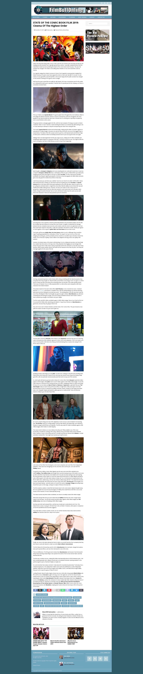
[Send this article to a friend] (53, 590)
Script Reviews (82, 17)
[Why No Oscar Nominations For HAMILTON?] (76, 633)
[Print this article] (58, 590)
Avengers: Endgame (42, 594)
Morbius (64, 603)
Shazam (36, 606)
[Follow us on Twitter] (104, 3)
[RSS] (110, 3)
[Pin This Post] (49, 590)
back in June (40, 290)
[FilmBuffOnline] (71, 15)
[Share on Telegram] (72, 590)
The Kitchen (66, 606)
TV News (45, 17)
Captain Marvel (47, 600)
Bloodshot (37, 600)
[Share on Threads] (81, 590)
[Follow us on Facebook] (101, 3)
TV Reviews (72, 17)
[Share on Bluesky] (76, 590)
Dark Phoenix (56, 600)
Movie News (36, 17)
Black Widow (77, 597)
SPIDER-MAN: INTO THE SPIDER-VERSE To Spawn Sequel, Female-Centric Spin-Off (40, 643)
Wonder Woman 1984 (76, 606)
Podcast (92, 17)
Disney (64, 600)
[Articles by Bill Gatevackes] (61, 664)
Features (53, 17)
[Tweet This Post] (40, 590)
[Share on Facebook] (35, 590)
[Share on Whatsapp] (63, 590)
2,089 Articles (60, 612)
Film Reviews (62, 17)
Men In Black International (52, 603)
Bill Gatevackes (49, 30)
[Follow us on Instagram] (107, 3)
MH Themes (59, 670)
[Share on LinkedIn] (44, 590)
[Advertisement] (98, 64)
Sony (42, 606)
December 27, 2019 (39, 30)
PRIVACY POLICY (36, 665)
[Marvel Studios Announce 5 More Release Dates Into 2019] (58, 633)
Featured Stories (59, 30)
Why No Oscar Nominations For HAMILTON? (73, 642)
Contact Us (101, 17)
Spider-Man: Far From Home (53, 606)
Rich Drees (67, 656)
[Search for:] (98, 23)
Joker (77, 600)
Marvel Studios (38, 603)
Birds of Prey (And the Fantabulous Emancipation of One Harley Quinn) (52, 597)
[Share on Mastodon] (67, 590)
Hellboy (71, 600)
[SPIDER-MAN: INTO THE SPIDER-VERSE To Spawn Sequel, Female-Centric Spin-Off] (41, 633)
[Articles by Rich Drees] (61, 658)
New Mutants (72, 603)
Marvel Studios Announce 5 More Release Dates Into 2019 (58, 642)
